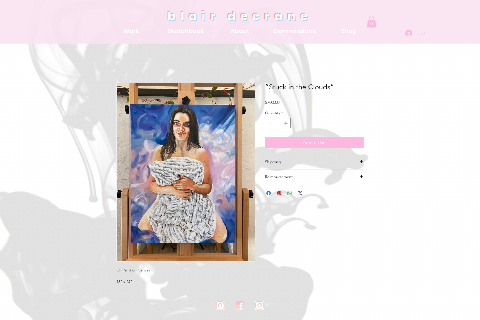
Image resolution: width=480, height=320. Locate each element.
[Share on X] (300, 194)
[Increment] (286, 124)
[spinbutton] (278, 124)
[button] (371, 21)
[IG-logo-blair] (220, 306)
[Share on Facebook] (268, 194)
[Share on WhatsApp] (289, 194)
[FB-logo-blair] (240, 306)
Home (122, 63)
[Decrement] (269, 124)
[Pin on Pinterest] (279, 194)
